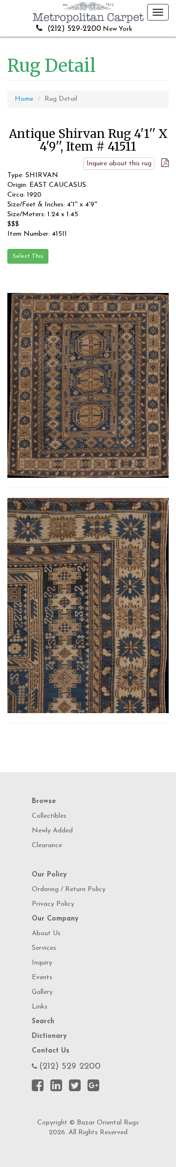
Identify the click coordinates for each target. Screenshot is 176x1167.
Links (39, 1006)
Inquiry (42, 962)
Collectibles (49, 816)
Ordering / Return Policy (69, 889)
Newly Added (52, 830)
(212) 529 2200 (70, 1066)
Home (24, 99)
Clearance (47, 845)
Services (44, 948)
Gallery (42, 992)
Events (42, 977)
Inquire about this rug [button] (119, 163)
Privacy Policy (53, 904)
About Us (46, 933)
